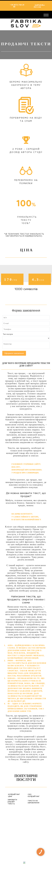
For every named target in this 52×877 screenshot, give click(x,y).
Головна (26, 817)
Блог (26, 842)
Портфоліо (26, 836)
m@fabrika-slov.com (39, 6)
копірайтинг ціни (14, 795)
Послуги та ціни (26, 830)
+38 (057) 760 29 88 (16, 6)
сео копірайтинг (34, 795)
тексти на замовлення (33, 802)
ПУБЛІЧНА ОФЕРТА (26, 848)
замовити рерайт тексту (12, 802)
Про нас (26, 824)
